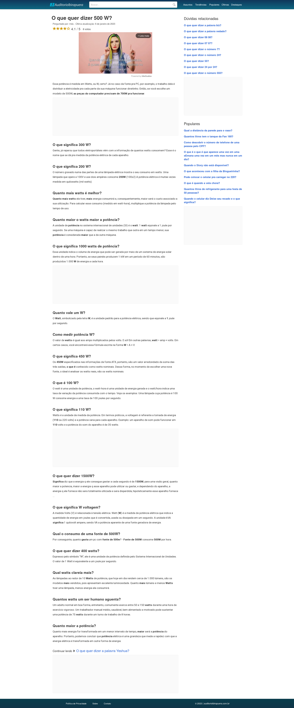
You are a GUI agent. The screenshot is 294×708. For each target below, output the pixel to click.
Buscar (174, 4)
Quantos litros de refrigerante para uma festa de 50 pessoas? (213, 190)
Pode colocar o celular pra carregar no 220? (210, 177)
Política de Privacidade (76, 703)
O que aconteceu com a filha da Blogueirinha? (212, 171)
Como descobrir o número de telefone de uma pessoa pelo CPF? (211, 144)
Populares (214, 4)
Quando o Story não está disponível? (206, 165)
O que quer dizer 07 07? (198, 43)
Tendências (200, 4)
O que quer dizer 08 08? (198, 37)
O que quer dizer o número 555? (203, 73)
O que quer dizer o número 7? (202, 49)
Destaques (236, 4)
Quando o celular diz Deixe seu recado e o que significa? (212, 200)
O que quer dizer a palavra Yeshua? (102, 650)
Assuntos (187, 4)
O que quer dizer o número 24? (202, 55)
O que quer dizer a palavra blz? (202, 25)
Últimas (225, 4)
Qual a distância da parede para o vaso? (208, 130)
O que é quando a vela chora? (202, 183)
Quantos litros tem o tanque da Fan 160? (208, 136)
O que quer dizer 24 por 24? (200, 67)
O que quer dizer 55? (196, 61)
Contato (107, 703)
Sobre (95, 703)
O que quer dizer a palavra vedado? (205, 31)
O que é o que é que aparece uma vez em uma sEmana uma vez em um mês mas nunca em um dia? (213, 155)
